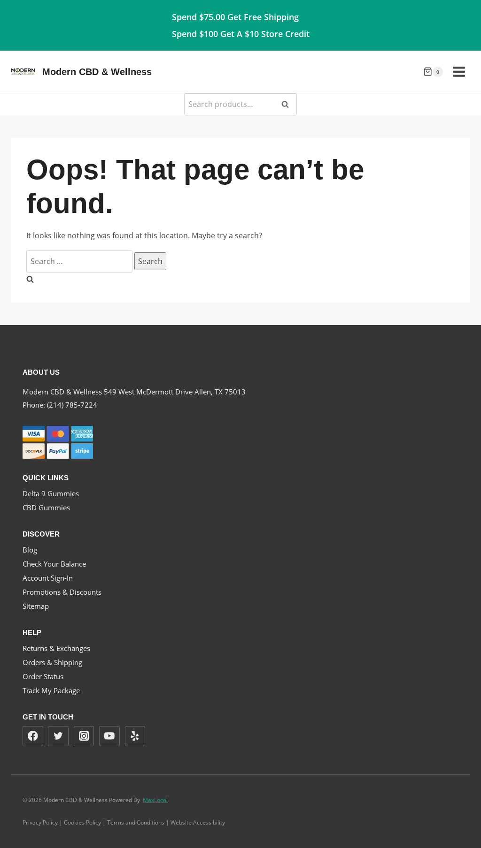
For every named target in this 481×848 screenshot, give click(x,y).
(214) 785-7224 (72, 404)
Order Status (43, 676)
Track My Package (51, 690)
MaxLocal (155, 800)
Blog (30, 549)
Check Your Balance (54, 563)
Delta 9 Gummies (51, 493)
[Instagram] (84, 736)
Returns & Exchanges (56, 648)
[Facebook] (33, 736)
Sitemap (36, 606)
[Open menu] (459, 71)
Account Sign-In (48, 578)
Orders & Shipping (52, 662)
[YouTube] (109, 736)
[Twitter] (58, 736)
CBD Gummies (46, 507)
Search (288, 104)
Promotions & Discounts (62, 592)
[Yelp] (135, 736)
